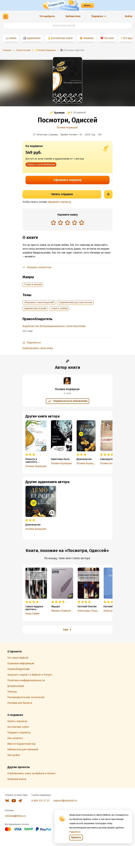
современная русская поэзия (75, 302)
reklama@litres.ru (15, 815)
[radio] (53, 222)
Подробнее (75, 832)
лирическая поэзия (35, 308)
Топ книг (109, 38)
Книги (12, 38)
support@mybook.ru (65, 800)
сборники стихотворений (39, 302)
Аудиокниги (33, 38)
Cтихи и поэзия (32, 284)
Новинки (88, 38)
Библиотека (73, 16)
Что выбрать (47, 16)
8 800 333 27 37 (40, 800)
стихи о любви (59, 308)
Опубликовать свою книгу (37, 348)
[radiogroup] (67, 223)
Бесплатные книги (62, 38)
